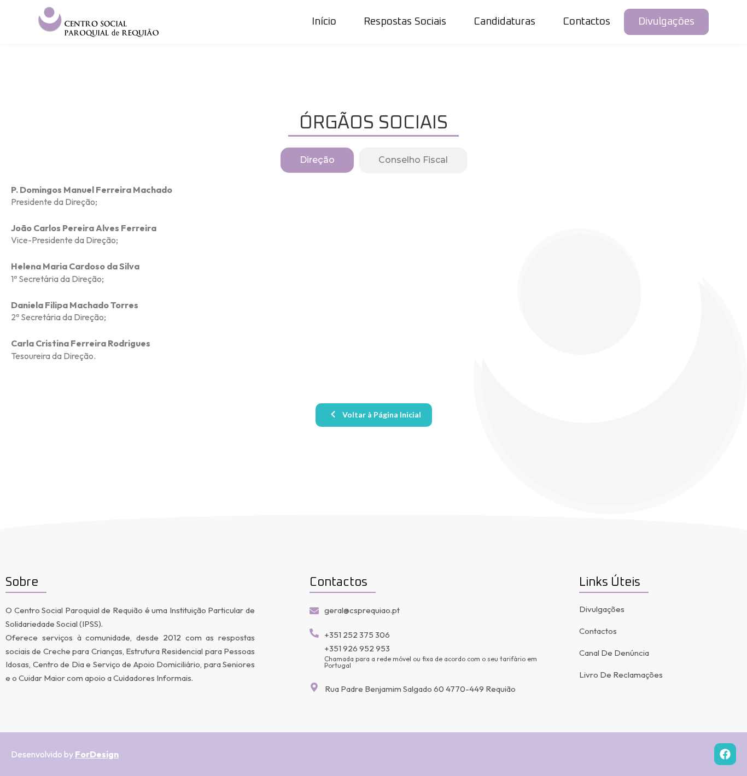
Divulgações (666, 21)
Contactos (586, 21)
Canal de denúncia (614, 653)
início (324, 21)
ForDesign (97, 754)
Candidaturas (504, 21)
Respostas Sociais (405, 21)
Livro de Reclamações (621, 674)
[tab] (317, 160)
